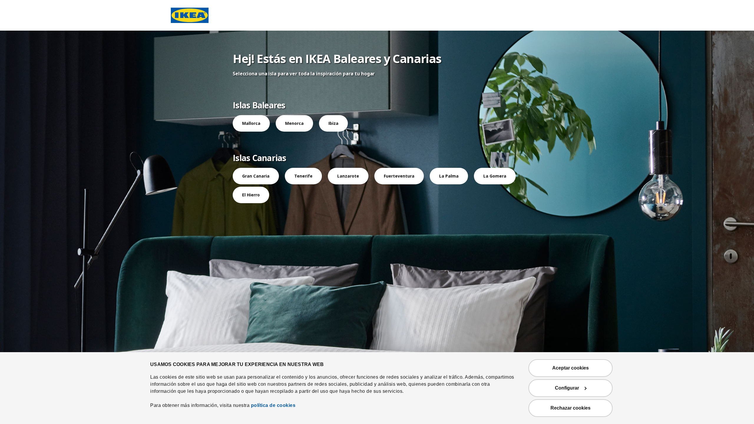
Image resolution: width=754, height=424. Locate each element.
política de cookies (273, 405)
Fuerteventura (399, 176)
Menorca (294, 123)
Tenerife (303, 176)
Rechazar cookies (570, 407)
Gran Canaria (255, 176)
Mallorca (251, 123)
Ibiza (333, 123)
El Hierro (251, 195)
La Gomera (494, 176)
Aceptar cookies (570, 367)
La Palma (449, 176)
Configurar (567, 387)
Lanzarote (348, 176)
